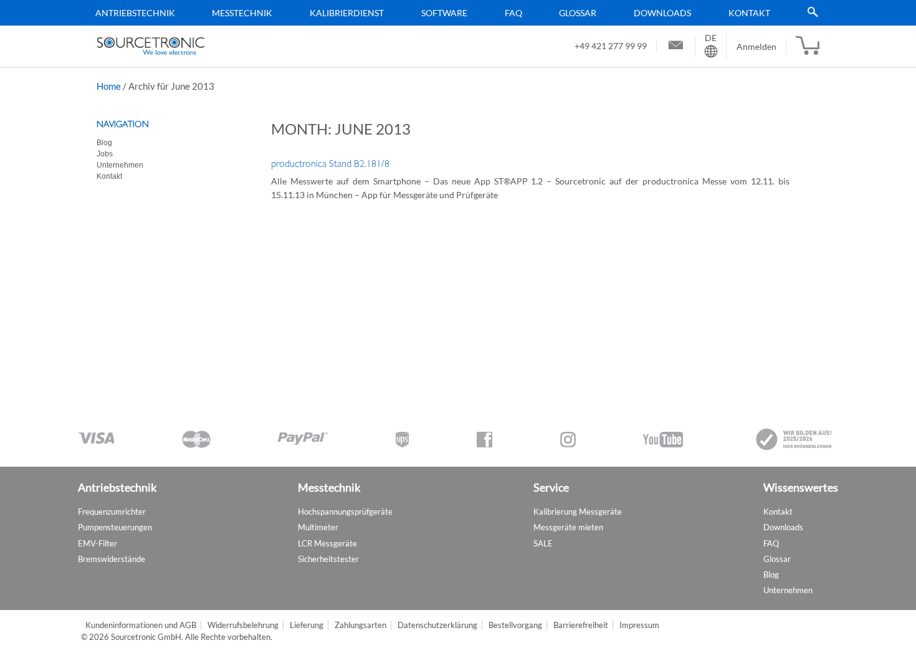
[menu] (453, 13)
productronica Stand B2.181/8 (330, 163)
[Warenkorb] (807, 46)
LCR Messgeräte (327, 543)
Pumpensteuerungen (115, 527)
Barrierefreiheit (580, 625)
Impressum (639, 625)
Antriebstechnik (135, 12)
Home (109, 86)
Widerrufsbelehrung (243, 625)
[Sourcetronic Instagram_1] (568, 439)
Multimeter (318, 527)
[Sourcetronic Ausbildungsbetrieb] (794, 439)
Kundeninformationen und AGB (140, 625)
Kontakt (749, 12)
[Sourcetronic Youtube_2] (663, 439)
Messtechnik (242, 12)
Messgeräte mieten (568, 527)
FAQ (513, 12)
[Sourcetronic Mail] (675, 46)
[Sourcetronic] (151, 46)
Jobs (105, 154)
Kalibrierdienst (347, 12)
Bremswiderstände (111, 559)
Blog (104, 142)
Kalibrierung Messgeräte (577, 512)
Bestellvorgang (515, 625)
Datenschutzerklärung (437, 625)
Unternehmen (120, 165)
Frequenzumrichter (112, 512)
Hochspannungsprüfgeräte (345, 512)
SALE (543, 543)
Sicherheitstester (328, 559)
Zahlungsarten (360, 625)
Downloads (662, 12)
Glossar (577, 12)
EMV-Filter (97, 543)
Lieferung (306, 625)
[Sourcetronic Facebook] (484, 439)
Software (444, 12)
